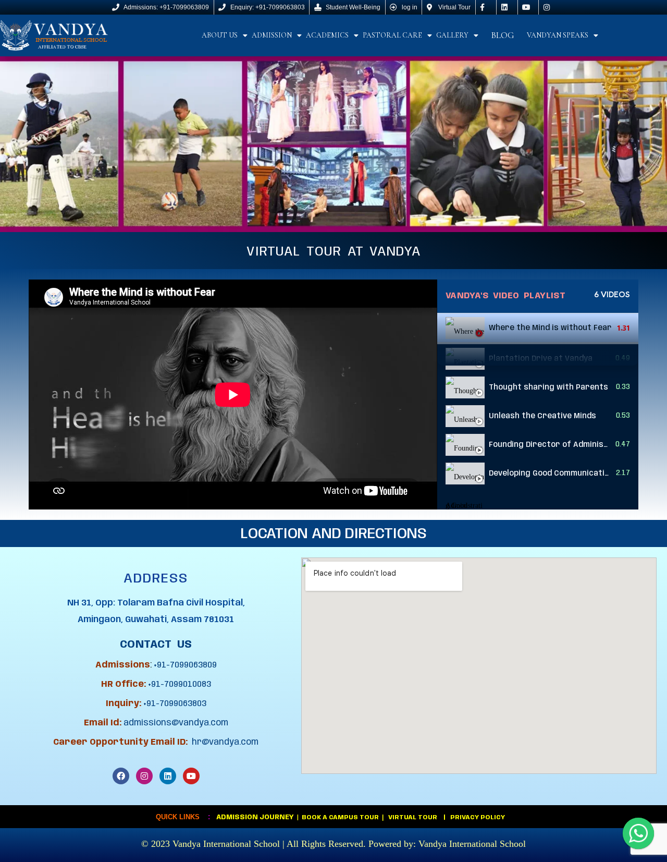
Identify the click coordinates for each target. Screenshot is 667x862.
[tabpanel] (233, 394)
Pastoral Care (392, 35)
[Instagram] (144, 776)
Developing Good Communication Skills (562, 473)
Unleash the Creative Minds (542, 416)
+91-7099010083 (179, 684)
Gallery (452, 35)
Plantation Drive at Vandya (540, 358)
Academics (327, 35)
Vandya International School (226, 844)
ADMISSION (272, 35)
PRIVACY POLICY (477, 817)
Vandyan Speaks (557, 35)
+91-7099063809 (185, 665)
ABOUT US (220, 35)
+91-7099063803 (174, 703)
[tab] (537, 328)
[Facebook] (121, 776)
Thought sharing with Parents (548, 387)
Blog (502, 35)
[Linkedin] (167, 776)
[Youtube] (191, 776)
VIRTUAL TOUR (414, 817)
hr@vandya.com (225, 742)
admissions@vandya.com (175, 723)
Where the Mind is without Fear (550, 328)
